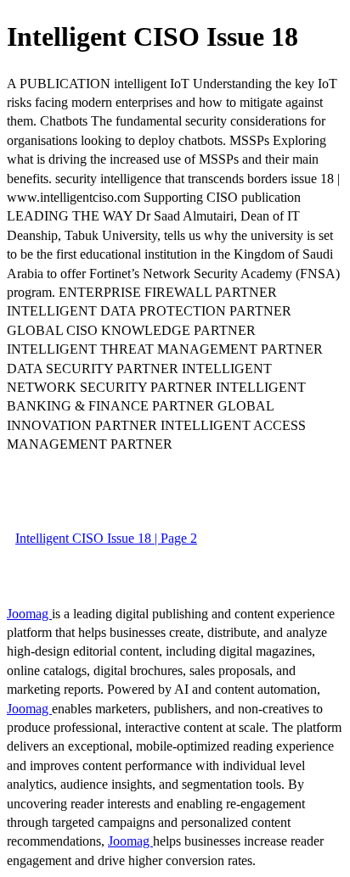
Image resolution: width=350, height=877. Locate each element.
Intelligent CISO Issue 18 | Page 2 (106, 538)
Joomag (29, 613)
